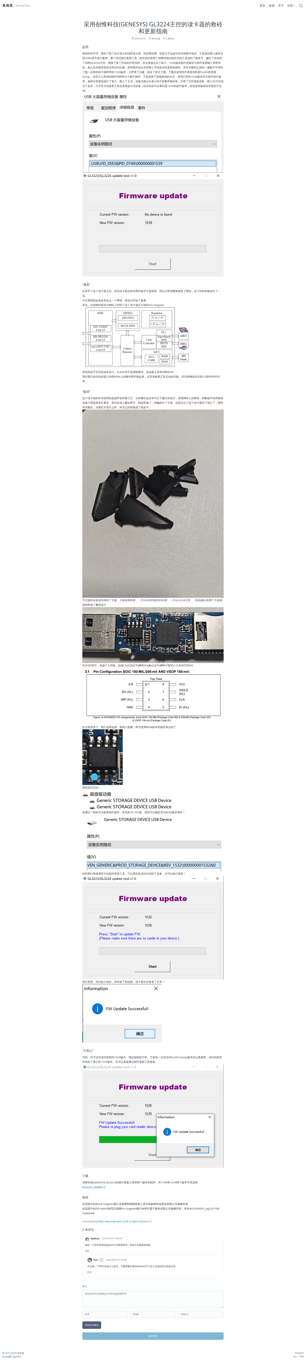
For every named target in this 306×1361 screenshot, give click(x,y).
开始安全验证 (92, 1325)
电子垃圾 (156, 38)
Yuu (95, 1259)
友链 (271, 5)
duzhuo (95, 1238)
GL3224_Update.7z (94, 1187)
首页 (262, 5)
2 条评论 (170, 38)
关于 (281, 5)
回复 (87, 1251)
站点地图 (7, 1356)
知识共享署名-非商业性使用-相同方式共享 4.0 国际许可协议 (118, 1221)
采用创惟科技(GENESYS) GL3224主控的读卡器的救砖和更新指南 (153, 27)
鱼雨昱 (7, 5)
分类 (290, 5)
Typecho (16, 1356)
